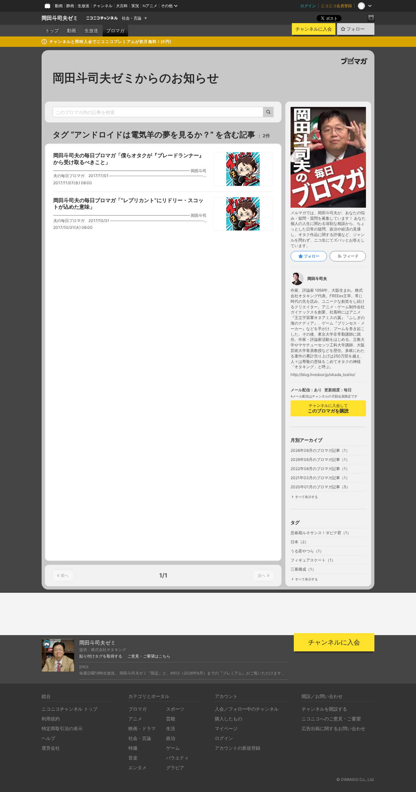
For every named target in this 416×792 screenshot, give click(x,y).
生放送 (83, 5)
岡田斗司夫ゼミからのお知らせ (136, 78)
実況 (135, 5)
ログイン (308, 5)
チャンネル (102, 5)
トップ (52, 30)
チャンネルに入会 (313, 29)
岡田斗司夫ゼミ (60, 18)
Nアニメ (150, 5)
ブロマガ (115, 30)
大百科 (122, 5)
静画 (70, 5)
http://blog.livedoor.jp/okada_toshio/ (323, 374)
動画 (59, 5)
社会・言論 (131, 18)
